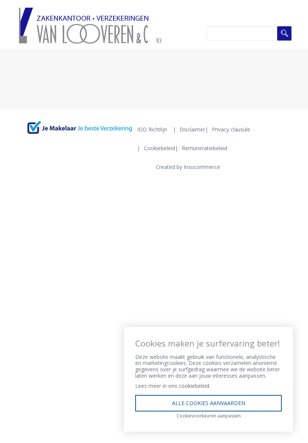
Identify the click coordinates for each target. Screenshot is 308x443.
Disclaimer (192, 129)
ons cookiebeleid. (189, 385)
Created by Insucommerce (188, 166)
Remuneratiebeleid (204, 148)
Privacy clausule (231, 129)
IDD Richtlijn (152, 129)
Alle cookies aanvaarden (208, 403)
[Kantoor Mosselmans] (90, 25)
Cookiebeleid (159, 148)
